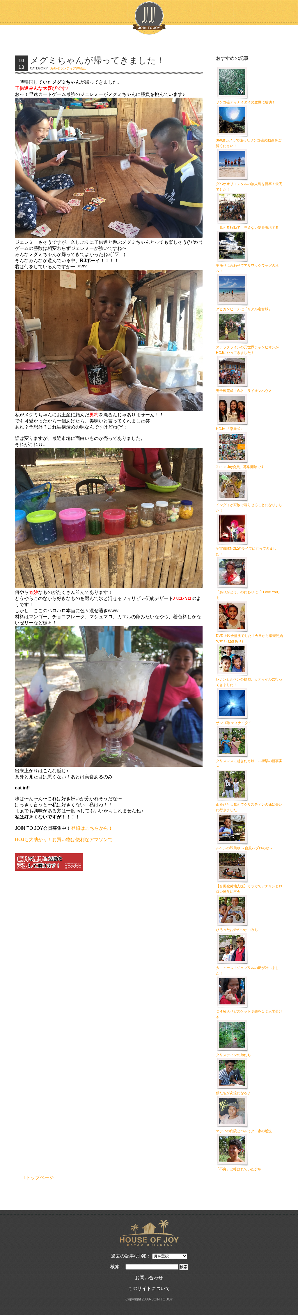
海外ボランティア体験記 (68, 68)
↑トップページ (39, 1177)
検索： (117, 1266)
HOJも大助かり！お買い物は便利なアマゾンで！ (66, 839)
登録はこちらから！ (92, 828)
